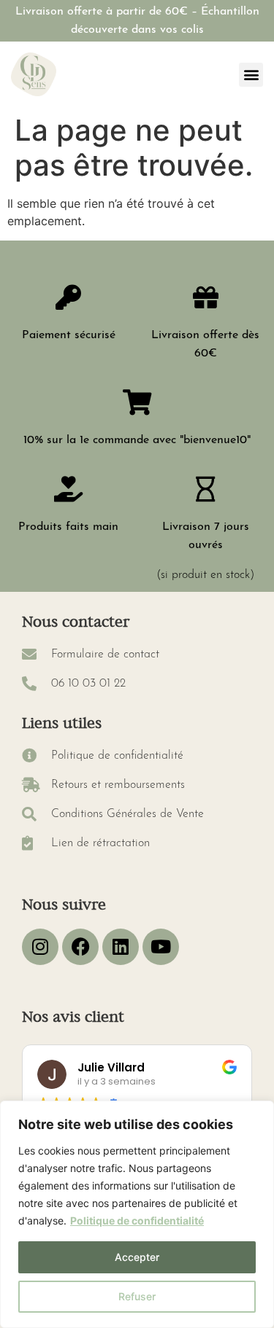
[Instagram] (40, 947)
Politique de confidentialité (137, 1220)
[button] (251, 75)
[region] (137, 1214)
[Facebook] (80, 947)
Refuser (137, 1296)
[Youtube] (160, 947)
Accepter (137, 1257)
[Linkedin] (120, 947)
